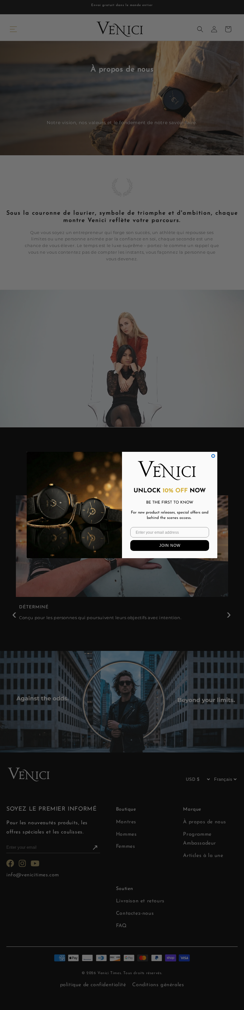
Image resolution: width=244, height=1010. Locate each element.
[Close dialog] (213, 456)
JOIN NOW (169, 545)
